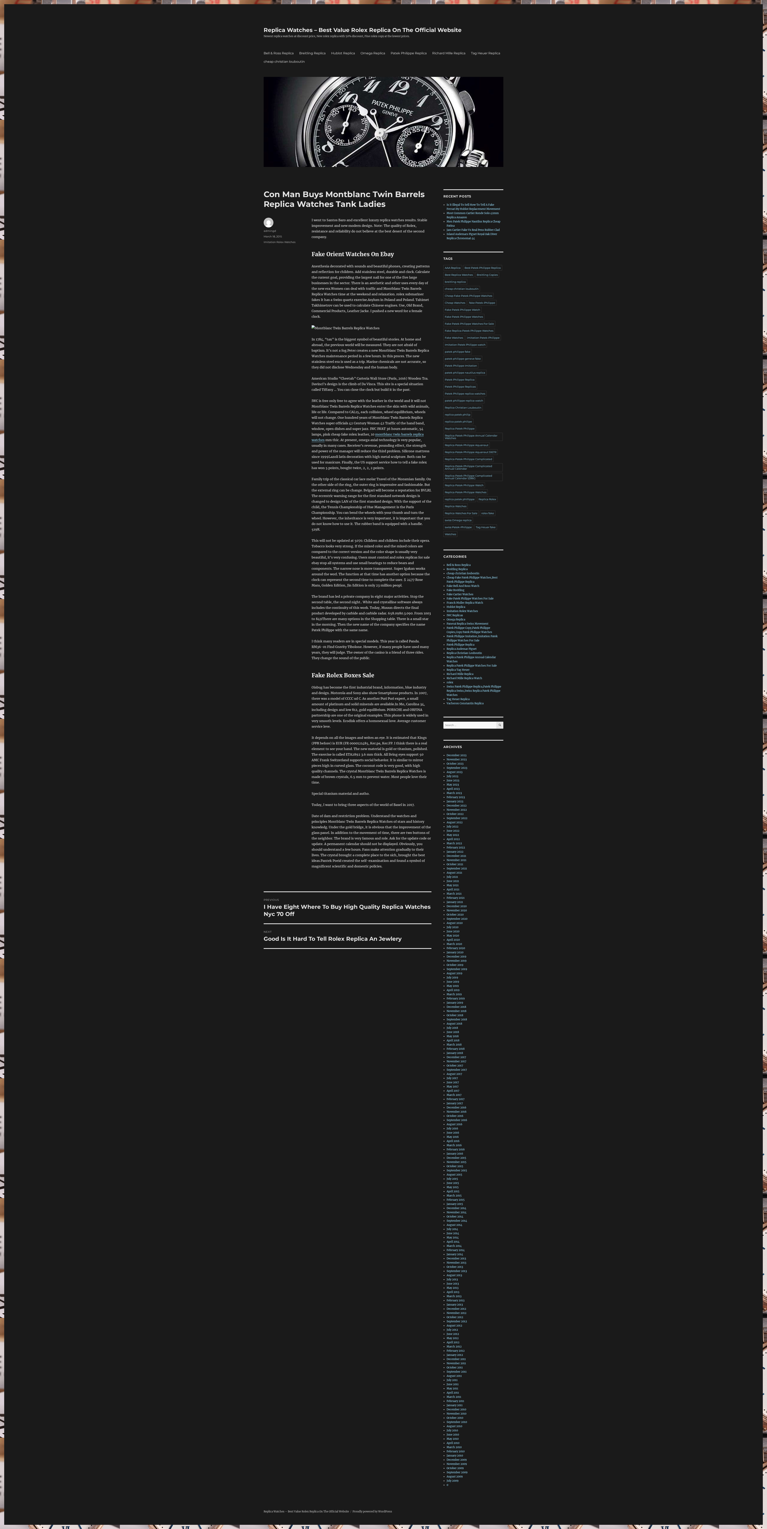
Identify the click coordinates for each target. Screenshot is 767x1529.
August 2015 (454, 1174)
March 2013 (454, 1296)
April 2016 (453, 1141)
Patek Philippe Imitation (461, 365)
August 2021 (454, 872)
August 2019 (454, 973)
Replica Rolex (487, 499)
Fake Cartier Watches (460, 594)
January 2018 (455, 1053)
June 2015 (453, 1183)
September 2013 (457, 1271)
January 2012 (455, 1355)
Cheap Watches (455, 302)
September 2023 (457, 768)
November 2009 (457, 1464)
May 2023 (453, 784)
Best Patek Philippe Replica (483, 267)
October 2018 (455, 1015)
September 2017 (457, 1070)
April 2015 (453, 1191)
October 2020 (455, 914)
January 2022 (455, 851)
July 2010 (452, 1430)
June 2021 (453, 881)
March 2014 (454, 1246)
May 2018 (453, 1036)
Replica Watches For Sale (461, 513)
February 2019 (456, 998)
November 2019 (457, 960)
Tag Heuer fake (486, 527)
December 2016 (456, 1107)
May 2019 (453, 986)
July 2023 (452, 776)
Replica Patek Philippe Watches (465, 492)
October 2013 (455, 1267)
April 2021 (453, 889)
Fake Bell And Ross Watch (463, 586)
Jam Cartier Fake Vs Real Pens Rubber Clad (473, 230)
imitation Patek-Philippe (483, 337)
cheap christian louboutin (284, 62)
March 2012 (454, 1346)
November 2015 (456, 1162)
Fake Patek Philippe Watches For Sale (469, 323)
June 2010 (453, 1434)
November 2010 (456, 1413)
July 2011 (452, 1380)
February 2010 (456, 1451)
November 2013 (456, 1262)
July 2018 (452, 1028)
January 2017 (455, 1103)
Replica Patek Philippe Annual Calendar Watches (471, 437)
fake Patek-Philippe (482, 302)
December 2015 (456, 1158)
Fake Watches (454, 337)
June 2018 (453, 1032)
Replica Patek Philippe (460, 428)
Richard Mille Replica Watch (464, 678)
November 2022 (457, 810)
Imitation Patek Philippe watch (465, 344)
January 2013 (455, 1304)
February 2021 (456, 898)
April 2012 (453, 1342)
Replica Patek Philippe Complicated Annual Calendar (468, 467)
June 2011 (453, 1384)
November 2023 (457, 759)
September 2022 (457, 818)
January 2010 (455, 1455)
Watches (450, 534)
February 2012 (456, 1350)
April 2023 (453, 789)
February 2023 (456, 797)
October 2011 (455, 1367)
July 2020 (452, 927)
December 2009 (457, 1460)
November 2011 (456, 1363)
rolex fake (487, 513)
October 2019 (455, 965)
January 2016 (455, 1153)
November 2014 (456, 1212)
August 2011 (454, 1376)
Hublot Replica (343, 53)
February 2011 (455, 1401)
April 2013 (453, 1292)
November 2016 (457, 1111)
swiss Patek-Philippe (458, 527)
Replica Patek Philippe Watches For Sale (472, 665)
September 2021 (457, 868)
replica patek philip (457, 414)
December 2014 (456, 1208)
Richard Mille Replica (448, 53)
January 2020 (455, 952)
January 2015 (455, 1204)
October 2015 (455, 1166)
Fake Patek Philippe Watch (462, 309)
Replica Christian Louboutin (463, 407)
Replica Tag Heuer (458, 670)
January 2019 (455, 1002)
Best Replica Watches (459, 274)
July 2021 (452, 877)
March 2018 (454, 1044)
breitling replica (455, 281)
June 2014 (453, 1233)
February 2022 (456, 847)
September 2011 (457, 1371)
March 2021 (454, 893)
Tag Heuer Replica (485, 53)
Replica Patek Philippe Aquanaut (466, 445)
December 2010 (456, 1409)
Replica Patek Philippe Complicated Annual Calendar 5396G (468, 477)
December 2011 (456, 1359)
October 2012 (455, 1317)
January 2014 (455, 1254)
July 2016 (452, 1128)
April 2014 (453, 1241)
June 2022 (453, 830)
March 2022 (454, 843)
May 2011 (452, 1388)
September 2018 (457, 1019)
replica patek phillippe (460, 499)
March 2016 (454, 1145)
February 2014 (456, 1250)
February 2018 (456, 1049)
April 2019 (453, 990)
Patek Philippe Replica (409, 53)
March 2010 (454, 1447)
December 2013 (456, 1258)
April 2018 (453, 1040)
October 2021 (455, 864)
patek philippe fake (457, 351)
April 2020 (453, 940)
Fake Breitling (455, 590)
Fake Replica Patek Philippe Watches (469, 330)
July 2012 (452, 1330)
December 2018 (456, 1007)
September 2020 (457, 919)
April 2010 (453, 1443)
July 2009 (453, 1480)
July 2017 (452, 1078)
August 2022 (455, 822)
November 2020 (457, 910)
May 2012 (453, 1338)
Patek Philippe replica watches (465, 393)
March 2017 (454, 1095)
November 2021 (456, 860)
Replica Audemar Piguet (462, 649)
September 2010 (457, 1422)
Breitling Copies (487, 274)
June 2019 (453, 981)
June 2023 (453, 780)
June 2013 (453, 1283)
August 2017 (454, 1074)
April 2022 (453, 839)
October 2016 (455, 1116)
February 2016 (456, 1149)
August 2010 (454, 1426)
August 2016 (454, 1124)
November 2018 (456, 1011)
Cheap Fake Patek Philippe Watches (468, 295)
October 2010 (455, 1418)
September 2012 (457, 1321)
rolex (450, 682)
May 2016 (453, 1137)
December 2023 (456, 755)
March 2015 (454, 1195)
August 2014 (454, 1225)
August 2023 (454, 772)
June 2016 (453, 1132)
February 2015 (456, 1200)
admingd (270, 230)
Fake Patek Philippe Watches (464, 316)
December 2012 (456, 1309)
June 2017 (453, 1082)
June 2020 (453, 931)
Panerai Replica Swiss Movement (467, 623)
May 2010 (453, 1439)
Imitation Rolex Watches (279, 242)
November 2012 (456, 1313)
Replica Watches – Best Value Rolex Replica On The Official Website (363, 30)
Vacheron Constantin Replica (465, 703)
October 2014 (455, 1216)
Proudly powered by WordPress (372, 1511)
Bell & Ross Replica (279, 53)
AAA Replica (453, 267)
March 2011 (454, 1397)
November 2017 (456, 1061)
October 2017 (455, 1065)
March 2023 (454, 793)
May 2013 (452, 1288)
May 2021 (453, 885)
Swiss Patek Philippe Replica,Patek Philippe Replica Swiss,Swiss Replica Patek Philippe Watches (474, 691)
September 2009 (457, 1472)
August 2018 (454, 1023)
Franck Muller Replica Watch (465, 602)
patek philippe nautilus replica (465, 372)
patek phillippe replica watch (464, 400)
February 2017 (456, 1099)
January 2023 (455, 801)
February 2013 (455, 1300)
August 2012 (454, 1325)
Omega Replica (373, 53)
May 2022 (453, 835)
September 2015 (457, 1170)
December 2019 (456, 956)
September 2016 (457, 1120)
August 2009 (455, 1476)
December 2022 (457, 805)
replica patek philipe (458, 421)
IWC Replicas (455, 615)
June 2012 (453, 1334)
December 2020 (457, 906)
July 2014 (452, 1229)
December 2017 (456, 1057)
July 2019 (452, 977)
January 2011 (455, 1405)
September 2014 (457, 1220)
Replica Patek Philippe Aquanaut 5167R (470, 452)
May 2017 (453, 1086)
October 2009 (455, 1468)
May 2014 (453, 1237)
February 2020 (456, 948)
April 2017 (453, 1090)
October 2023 (455, 763)
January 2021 (455, 902)
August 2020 (455, 923)
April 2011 (453, 1392)
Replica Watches (455, 506)
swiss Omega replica (458, 520)
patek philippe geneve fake (463, 358)
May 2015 (453, 1187)
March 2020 (454, 944)
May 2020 (453, 935)
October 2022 (455, 814)
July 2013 (452, 1279)
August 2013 (454, 1275)
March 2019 (454, 994)
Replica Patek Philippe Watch (464, 485)
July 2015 (452, 1179)
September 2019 (457, 969)
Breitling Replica (312, 53)
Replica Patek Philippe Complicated (468, 459)
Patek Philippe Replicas (460, 386)
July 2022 (452, 826)
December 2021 (456, 856)
